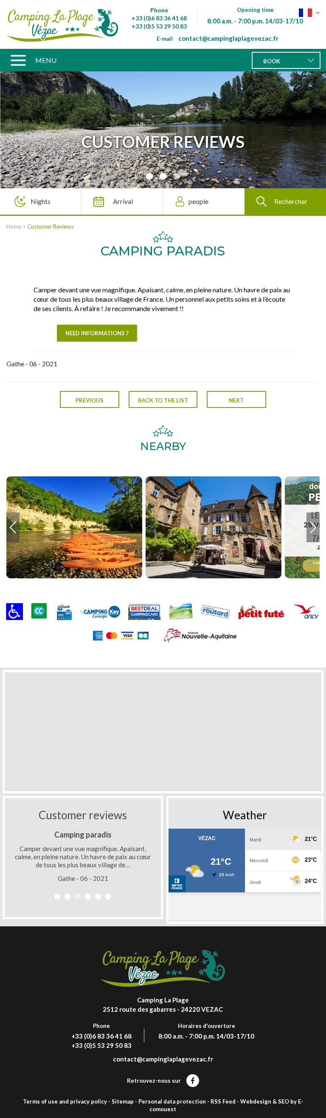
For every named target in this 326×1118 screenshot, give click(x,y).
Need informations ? (97, 333)
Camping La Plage (163, 1000)
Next (236, 400)
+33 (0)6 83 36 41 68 (159, 18)
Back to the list (163, 400)
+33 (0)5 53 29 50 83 (159, 26)
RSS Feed (223, 1101)
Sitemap (123, 1101)
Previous (90, 400)
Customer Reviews (50, 226)
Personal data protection (172, 1101)
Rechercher (290, 201)
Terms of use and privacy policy (65, 1101)
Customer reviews (83, 815)
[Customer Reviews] (62, 24)
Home (13, 226)
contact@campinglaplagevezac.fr (228, 38)
